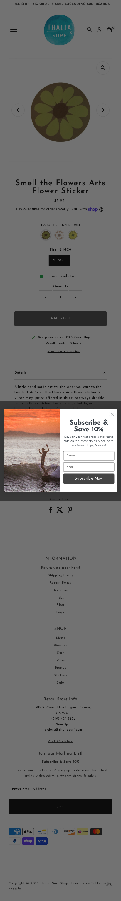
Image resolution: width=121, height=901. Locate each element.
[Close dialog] (112, 414)
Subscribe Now (89, 478)
